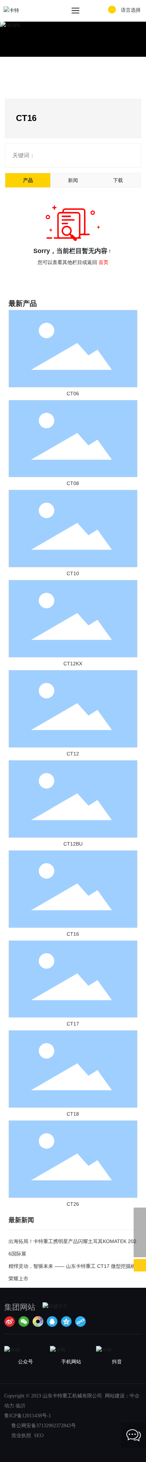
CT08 (73, 483)
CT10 (73, 573)
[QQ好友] (52, 1321)
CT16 (73, 934)
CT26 (73, 1204)
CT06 (73, 393)
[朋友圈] (38, 1321)
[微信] (23, 1321)
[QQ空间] (66, 1321)
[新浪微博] (9, 1321)
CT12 (73, 754)
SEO (37, 1435)
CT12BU (73, 844)
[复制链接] (80, 1321)
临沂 (21, 1405)
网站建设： (117, 1395)
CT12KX (72, 663)
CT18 (73, 1114)
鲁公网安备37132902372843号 (43, 1425)
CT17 (73, 1024)
